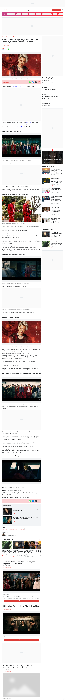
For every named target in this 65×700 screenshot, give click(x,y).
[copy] (39, 82)
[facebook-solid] (33, 82)
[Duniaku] (4, 10)
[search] (50, 10)
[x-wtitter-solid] (36, 82)
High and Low (19, 126)
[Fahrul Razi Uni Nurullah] (3, 534)
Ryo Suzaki (29, 122)
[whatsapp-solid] (30, 82)
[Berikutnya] (41, 546)
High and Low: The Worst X (19, 86)
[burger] (62, 10)
